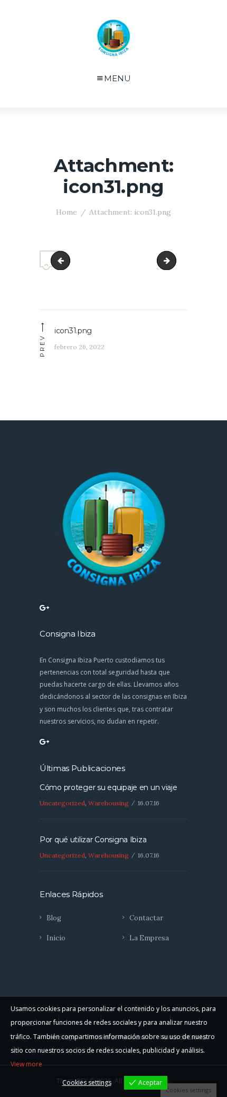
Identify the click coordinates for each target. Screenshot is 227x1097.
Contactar (146, 917)
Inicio (55, 938)
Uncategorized (62, 803)
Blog (53, 917)
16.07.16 (148, 803)
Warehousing (108, 803)
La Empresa (149, 938)
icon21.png (65, 260)
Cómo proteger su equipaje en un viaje (108, 787)
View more (26, 1064)
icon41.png (171, 260)
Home (66, 212)
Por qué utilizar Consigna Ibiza (93, 839)
